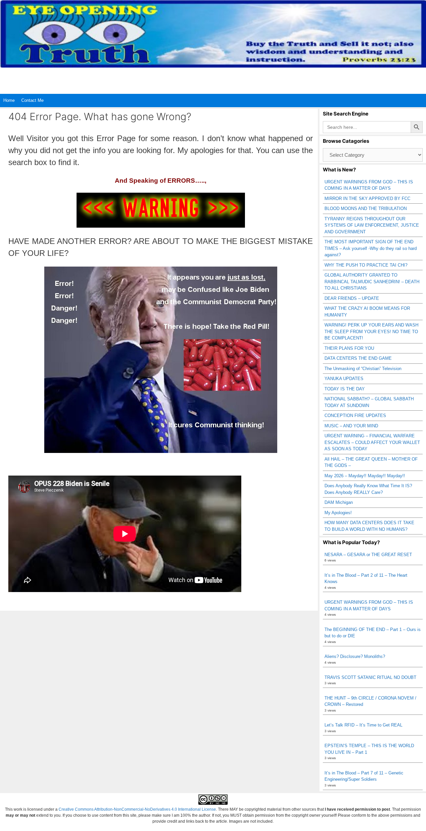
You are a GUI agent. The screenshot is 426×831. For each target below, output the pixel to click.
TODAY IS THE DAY (344, 388)
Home (9, 100)
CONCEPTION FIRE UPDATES (355, 415)
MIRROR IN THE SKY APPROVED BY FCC (367, 198)
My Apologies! (338, 512)
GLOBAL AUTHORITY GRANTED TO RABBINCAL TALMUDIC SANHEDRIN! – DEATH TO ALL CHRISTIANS (371, 282)
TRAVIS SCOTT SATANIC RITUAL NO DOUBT (370, 677)
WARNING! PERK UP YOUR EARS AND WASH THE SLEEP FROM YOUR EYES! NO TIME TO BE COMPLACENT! (371, 331)
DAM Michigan (338, 502)
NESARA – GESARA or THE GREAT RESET (368, 554)
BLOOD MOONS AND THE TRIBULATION (365, 208)
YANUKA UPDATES (343, 378)
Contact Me (32, 100)
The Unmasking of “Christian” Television (362, 368)
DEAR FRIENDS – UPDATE (351, 298)
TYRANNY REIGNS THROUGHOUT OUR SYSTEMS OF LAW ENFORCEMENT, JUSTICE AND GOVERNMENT (371, 225)
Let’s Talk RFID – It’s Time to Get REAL (363, 725)
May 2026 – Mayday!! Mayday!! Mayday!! (364, 475)
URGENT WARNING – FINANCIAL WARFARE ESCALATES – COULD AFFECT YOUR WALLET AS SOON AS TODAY (372, 442)
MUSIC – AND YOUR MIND (351, 425)
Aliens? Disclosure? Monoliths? (354, 656)
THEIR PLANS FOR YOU (349, 348)
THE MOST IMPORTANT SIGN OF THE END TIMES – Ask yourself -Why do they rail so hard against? (370, 248)
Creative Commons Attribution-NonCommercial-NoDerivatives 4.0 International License (137, 809)
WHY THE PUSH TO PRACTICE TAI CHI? (365, 265)
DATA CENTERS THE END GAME (358, 358)
